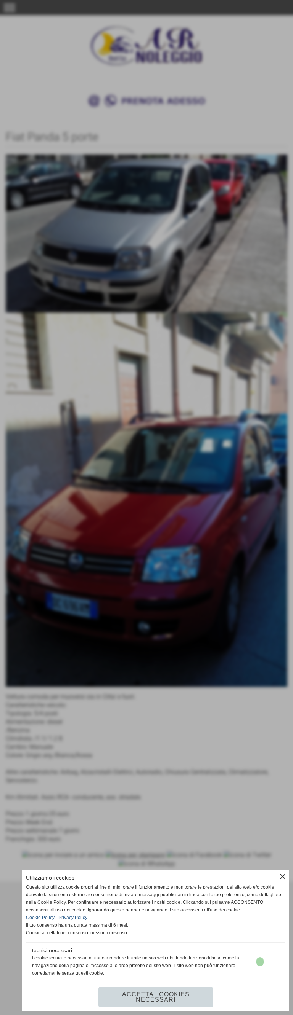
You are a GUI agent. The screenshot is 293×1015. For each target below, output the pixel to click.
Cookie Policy (40, 917)
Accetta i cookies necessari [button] (156, 997)
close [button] (282, 876)
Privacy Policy (72, 917)
